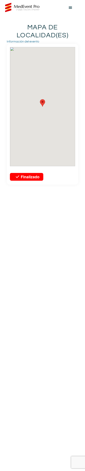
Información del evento (23, 41)
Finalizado (30, 177)
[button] (70, 7)
